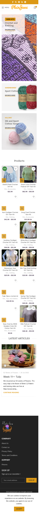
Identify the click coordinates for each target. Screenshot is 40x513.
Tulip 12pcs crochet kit (10, 296)
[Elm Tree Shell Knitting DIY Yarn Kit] (28, 257)
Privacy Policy (7, 451)
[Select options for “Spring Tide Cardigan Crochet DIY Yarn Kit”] (22, 292)
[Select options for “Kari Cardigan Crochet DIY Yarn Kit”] (4, 208)
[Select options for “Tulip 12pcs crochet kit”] (4, 292)
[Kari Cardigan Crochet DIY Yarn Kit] (10, 202)
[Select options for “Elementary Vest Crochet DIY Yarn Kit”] (4, 264)
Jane (8, 365)
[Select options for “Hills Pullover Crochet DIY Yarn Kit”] (22, 320)
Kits (5, 189)
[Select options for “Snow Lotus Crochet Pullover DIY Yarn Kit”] (22, 180)
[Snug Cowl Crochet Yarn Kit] (28, 202)
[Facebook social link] (12, 2)
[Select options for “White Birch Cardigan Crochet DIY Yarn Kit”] (22, 236)
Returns (4, 464)
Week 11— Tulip (12, 376)
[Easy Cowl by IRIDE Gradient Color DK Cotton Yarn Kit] (10, 313)
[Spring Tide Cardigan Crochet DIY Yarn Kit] (28, 285)
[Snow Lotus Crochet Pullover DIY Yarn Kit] (28, 174)
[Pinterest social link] (19, 2)
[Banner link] (19, 47)
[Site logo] (19, 7)
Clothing (30, 189)
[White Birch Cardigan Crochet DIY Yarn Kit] (28, 230)
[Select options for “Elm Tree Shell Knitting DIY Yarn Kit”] (22, 264)
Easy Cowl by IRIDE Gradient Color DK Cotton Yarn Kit (10, 326)
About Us (5, 443)
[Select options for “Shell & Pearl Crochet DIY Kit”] (4, 180)
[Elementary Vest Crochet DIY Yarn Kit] (10, 257)
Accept (19, 509)
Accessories (12, 189)
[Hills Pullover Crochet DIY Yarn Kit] (28, 313)
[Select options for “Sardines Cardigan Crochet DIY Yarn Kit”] (4, 236)
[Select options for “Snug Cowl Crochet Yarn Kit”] (22, 208)
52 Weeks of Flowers (10, 373)
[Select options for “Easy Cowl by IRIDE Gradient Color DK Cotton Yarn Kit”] (4, 320)
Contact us (6, 447)
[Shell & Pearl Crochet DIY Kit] (10, 174)
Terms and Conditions (9, 455)
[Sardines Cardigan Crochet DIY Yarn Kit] (10, 230)
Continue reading (11, 392)
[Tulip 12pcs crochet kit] (10, 285)
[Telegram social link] (25, 2)
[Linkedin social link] (22, 2)
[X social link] (15, 2)
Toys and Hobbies (12, 298)
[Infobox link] (19, 427)
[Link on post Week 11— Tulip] (19, 356)
